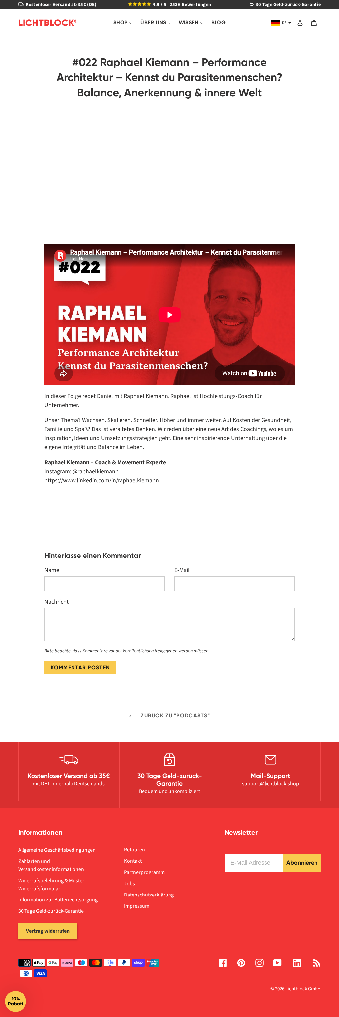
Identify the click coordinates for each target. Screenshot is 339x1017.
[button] (15, 1001)
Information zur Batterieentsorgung (58, 899)
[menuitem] (122, 23)
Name (51, 570)
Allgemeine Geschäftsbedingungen (57, 850)
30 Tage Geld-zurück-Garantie (51, 911)
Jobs (129, 883)
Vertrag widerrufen (48, 931)
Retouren (134, 849)
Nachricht (56, 602)
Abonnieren (301, 862)
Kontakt (133, 861)
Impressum (136, 906)
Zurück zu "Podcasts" (174, 715)
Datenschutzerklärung (149, 894)
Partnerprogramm (144, 872)
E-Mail (182, 570)
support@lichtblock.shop (270, 783)
